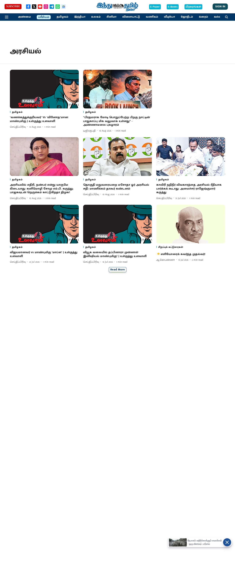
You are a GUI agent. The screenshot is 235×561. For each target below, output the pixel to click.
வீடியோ (169, 17)
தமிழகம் (62, 17)
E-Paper (155, 7)
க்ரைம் (203, 17)
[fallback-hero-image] (44, 89)
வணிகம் (152, 17)
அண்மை (24, 17)
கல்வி (218, 17)
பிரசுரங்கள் (193, 7)
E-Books (173, 7)
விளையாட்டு (131, 17)
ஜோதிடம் (187, 17)
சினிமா (111, 17)
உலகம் (96, 17)
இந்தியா (79, 17)
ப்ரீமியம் (43, 17)
